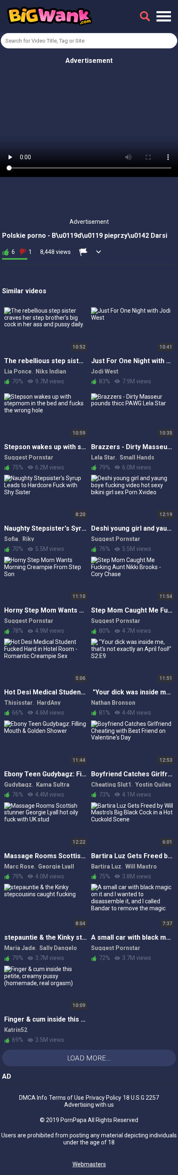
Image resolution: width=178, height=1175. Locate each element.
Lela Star (103, 457)
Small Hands (137, 457)
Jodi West (104, 371)
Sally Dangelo (58, 948)
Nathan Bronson (113, 702)
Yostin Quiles (153, 784)
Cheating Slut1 (111, 784)
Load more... (89, 1058)
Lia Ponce (17, 371)
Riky (28, 539)
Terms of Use (66, 1097)
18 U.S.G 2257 (141, 1097)
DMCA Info (33, 1097)
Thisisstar (18, 702)
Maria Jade (19, 948)
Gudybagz (18, 784)
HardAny (48, 702)
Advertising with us (89, 1104)
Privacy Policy (103, 1097)
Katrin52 (15, 1030)
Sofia (11, 539)
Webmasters (89, 1164)
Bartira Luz (106, 866)
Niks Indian (51, 371)
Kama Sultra (53, 784)
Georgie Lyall (56, 866)
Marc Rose (19, 866)
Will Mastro (141, 866)
